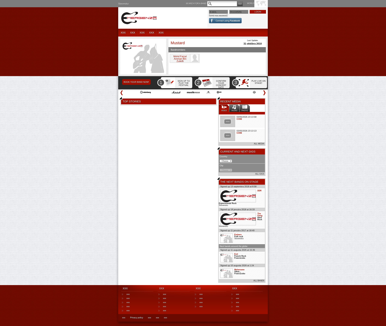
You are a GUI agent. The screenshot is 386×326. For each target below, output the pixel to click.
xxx (128, 294)
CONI (239, 119)
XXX (123, 32)
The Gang (259, 214)
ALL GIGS (259, 174)
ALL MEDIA (259, 144)
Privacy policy (136, 317)
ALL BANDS (258, 281)
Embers (238, 234)
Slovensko (123, 3)
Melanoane (239, 269)
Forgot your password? (218, 15)
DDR (259, 190)
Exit (236, 254)
